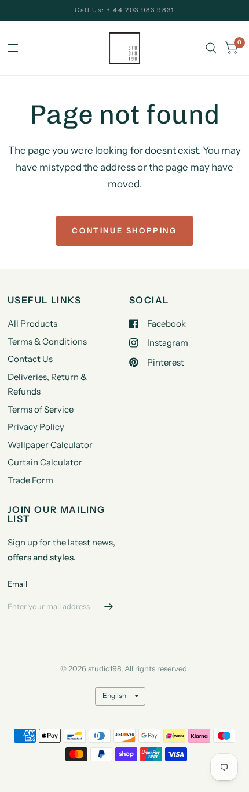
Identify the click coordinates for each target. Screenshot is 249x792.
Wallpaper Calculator (50, 444)
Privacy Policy (36, 426)
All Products (32, 323)
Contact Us (30, 358)
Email (17, 583)
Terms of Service (41, 409)
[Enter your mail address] (108, 606)
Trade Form (30, 480)
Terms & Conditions (47, 341)
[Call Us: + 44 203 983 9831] (124, 10)
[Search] (211, 48)
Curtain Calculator (45, 462)
